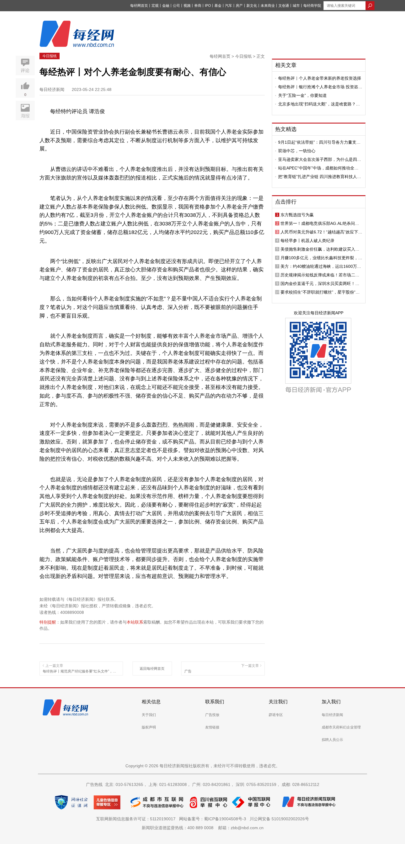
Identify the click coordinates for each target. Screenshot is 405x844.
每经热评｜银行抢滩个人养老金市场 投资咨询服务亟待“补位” (320, 87)
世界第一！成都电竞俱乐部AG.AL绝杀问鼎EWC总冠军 (319, 223)
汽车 (228, 6)
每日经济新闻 (332, 715)
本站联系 (135, 622)
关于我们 (149, 715)
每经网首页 (139, 6)
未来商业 (268, 6)
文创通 (283, 6)
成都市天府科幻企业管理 (341, 727)
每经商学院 (312, 6)
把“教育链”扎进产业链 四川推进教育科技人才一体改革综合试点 (319, 176)
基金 (217, 6)
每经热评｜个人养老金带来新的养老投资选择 (319, 78)
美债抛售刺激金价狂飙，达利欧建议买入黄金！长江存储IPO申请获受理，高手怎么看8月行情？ (320, 249)
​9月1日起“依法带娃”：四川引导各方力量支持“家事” (319, 142)
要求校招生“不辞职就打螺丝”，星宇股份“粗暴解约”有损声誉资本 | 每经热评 (320, 292)
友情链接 (212, 727)
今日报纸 (49, 56)
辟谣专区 (276, 715)
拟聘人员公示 (332, 740)
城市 (296, 6)
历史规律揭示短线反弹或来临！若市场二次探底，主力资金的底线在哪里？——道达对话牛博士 (319, 275)
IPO (208, 6)
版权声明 (149, 727)
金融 (165, 6)
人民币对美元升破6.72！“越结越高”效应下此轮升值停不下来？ (321, 232)
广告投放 (212, 715)
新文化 (251, 6)
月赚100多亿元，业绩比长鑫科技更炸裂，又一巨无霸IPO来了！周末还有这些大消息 (321, 258)
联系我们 (214, 701)
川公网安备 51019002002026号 (279, 818)
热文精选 (285, 129)
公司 (176, 6)
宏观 (155, 6)
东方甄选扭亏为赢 (297, 215)
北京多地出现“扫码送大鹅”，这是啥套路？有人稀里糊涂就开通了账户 (319, 104)
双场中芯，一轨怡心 (296, 151)
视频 (187, 6)
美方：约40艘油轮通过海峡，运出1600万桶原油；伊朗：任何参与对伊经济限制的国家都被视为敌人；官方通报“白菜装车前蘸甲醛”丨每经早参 (321, 266)
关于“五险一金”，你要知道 (302, 95)
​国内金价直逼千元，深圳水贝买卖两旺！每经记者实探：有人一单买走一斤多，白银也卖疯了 (319, 283)
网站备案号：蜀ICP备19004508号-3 (213, 818)
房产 (239, 6)
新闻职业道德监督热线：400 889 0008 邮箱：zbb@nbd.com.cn (203, 827)
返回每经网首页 (152, 669)
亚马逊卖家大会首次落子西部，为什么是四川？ (317, 159)
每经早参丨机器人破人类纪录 (307, 240)
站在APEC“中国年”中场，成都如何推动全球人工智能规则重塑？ (318, 168)
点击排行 (285, 201)
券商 (197, 6)
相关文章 (285, 65)
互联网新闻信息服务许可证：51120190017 (137, 818)
